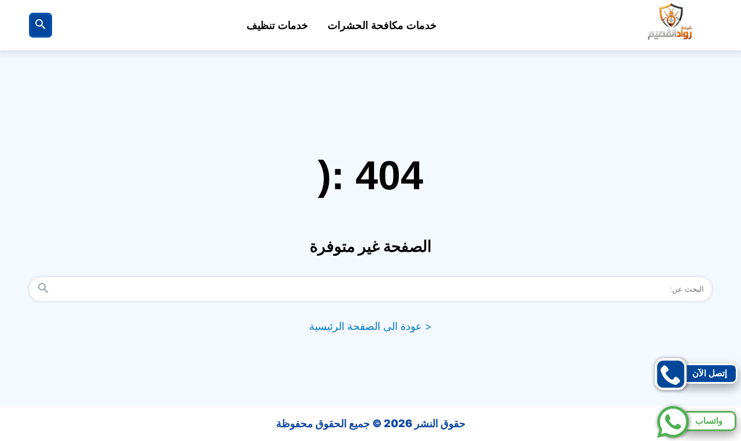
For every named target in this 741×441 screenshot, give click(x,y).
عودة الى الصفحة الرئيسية (370, 326)
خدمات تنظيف (277, 25)
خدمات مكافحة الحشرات (382, 25)
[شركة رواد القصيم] (671, 25)
